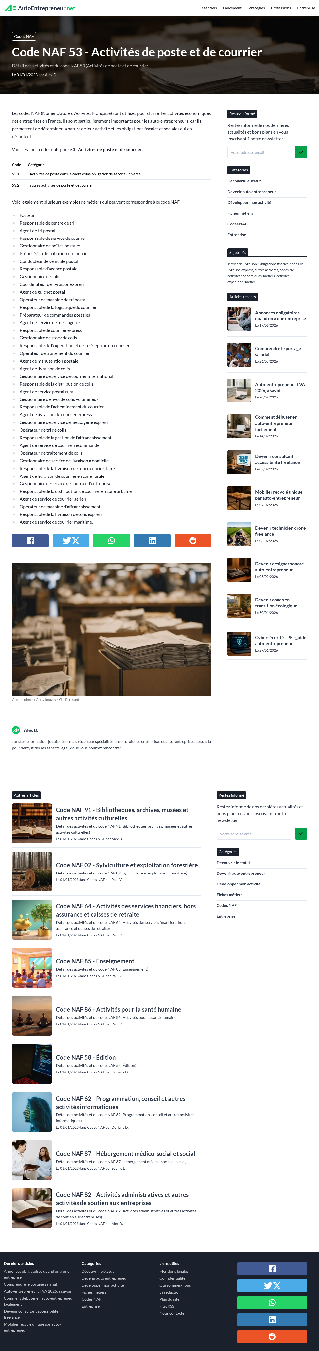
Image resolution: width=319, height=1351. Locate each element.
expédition (235, 282)
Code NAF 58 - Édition (86, 1057)
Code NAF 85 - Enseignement (95, 961)
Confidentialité (172, 1278)
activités (282, 276)
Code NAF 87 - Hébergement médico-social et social (125, 1153)
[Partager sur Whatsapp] (111, 540)
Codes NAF (24, 36)
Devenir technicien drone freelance (280, 531)
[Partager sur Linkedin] (152, 540)
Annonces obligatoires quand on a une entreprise (280, 315)
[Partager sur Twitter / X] (71, 540)
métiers (269, 276)
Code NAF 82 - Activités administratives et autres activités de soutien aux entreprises (122, 1198)
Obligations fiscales (273, 264)
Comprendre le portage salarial (278, 351)
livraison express (240, 270)
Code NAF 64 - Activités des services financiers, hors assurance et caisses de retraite (126, 910)
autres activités (43, 185)
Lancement (232, 7)
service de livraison (242, 264)
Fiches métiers (240, 213)
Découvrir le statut (244, 180)
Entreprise (306, 7)
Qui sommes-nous (175, 1285)
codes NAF (288, 270)
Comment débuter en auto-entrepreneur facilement (276, 423)
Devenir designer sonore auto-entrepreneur (279, 567)
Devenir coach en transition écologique (276, 603)
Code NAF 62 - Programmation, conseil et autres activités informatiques (120, 1102)
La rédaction (170, 1292)
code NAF (297, 264)
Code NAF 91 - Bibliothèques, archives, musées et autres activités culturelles (122, 814)
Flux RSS (167, 1306)
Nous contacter (173, 1313)
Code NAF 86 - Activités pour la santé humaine (118, 1009)
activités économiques (244, 276)
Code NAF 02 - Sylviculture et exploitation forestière (127, 865)
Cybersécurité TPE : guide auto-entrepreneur (280, 640)
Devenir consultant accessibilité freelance (277, 459)
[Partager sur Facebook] (30, 540)
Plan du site (169, 1299)
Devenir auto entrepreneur (251, 191)
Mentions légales (174, 1271)
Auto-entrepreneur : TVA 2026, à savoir (280, 387)
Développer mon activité (249, 202)
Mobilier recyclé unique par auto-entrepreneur (279, 495)
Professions (281, 7)
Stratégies (256, 7)
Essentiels (208, 7)
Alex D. (51, 74)
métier (250, 282)
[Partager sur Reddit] (193, 540)
